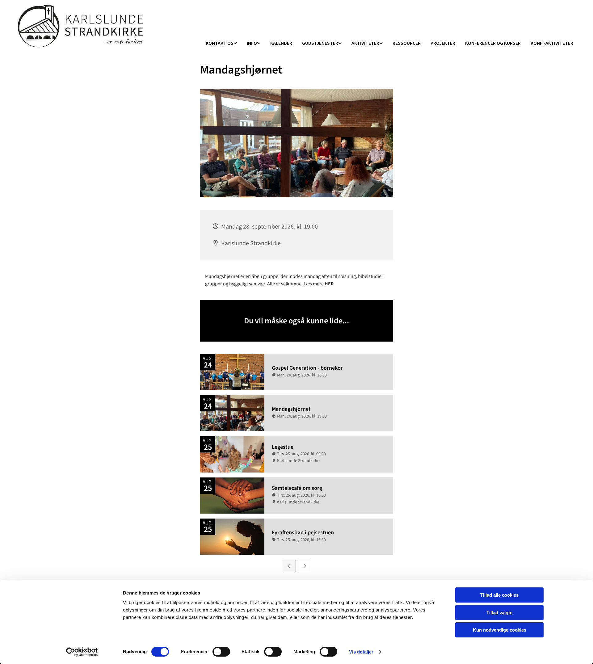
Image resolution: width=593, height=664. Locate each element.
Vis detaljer (361, 651)
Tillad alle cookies (499, 595)
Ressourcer (407, 43)
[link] (221, 43)
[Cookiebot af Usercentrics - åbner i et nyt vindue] (82, 652)
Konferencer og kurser (493, 43)
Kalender (281, 43)
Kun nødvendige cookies (499, 629)
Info (252, 43)
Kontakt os (219, 43)
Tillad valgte (499, 612)
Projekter (443, 43)
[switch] (221, 652)
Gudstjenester (320, 43)
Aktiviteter (365, 43)
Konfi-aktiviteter (552, 43)
